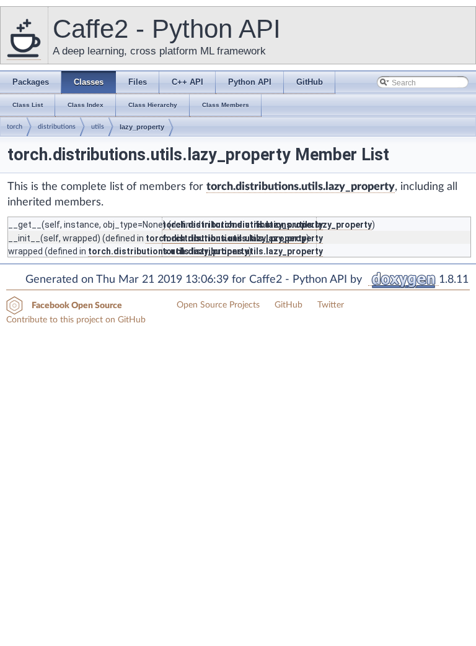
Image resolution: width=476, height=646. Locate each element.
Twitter (330, 305)
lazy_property (142, 127)
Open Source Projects (218, 305)
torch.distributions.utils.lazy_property (300, 186)
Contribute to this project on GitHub (76, 320)
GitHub (288, 305)
